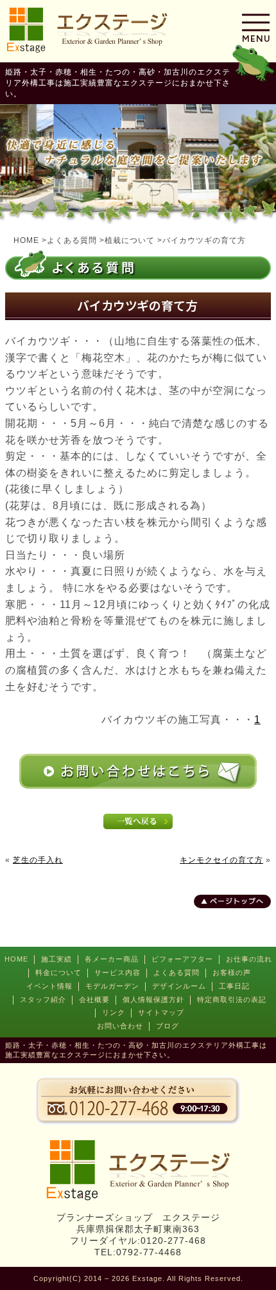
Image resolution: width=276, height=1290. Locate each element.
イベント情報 (49, 986)
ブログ (167, 1026)
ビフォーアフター (182, 959)
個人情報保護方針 (153, 999)
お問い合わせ (120, 1026)
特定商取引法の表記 (231, 999)
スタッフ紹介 (43, 999)
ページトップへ (237, 901)
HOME (16, 959)
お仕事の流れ (249, 959)
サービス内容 (117, 972)
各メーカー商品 (112, 959)
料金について (58, 972)
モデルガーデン (112, 986)
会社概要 (94, 999)
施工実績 (56, 959)
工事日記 (234, 986)
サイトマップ (161, 1012)
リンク (113, 1012)
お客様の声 (231, 972)
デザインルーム (179, 986)
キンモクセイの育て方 (221, 860)
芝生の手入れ (38, 860)
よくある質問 (176, 972)
